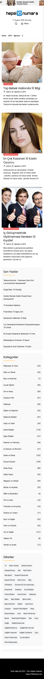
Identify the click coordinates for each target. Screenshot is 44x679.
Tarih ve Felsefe (9, 526)
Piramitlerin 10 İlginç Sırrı (13, 312)
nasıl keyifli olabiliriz (19, 618)
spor (36, 633)
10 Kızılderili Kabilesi (11, 305)
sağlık (7, 623)
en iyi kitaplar (29, 589)
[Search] (16, 23)
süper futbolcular (11, 637)
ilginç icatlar (27, 599)
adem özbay (14, 566)
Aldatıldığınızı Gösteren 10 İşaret (16, 340)
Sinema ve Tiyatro (10, 513)
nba (30, 618)
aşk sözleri (27, 570)
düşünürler (8, 589)
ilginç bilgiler (15, 599)
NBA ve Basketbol (10, 494)
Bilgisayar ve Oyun (10, 366)
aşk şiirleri (8, 575)
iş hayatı (8, 609)
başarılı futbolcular (21, 575)
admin (8, 92)
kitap (32, 609)
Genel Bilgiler (8, 430)
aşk (19, 570)
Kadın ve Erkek (9, 455)
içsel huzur (29, 604)
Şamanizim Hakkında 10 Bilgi (14, 318)
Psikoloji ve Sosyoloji (12, 506)
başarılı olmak (10, 580)
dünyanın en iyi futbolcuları (24, 585)
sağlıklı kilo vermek (27, 628)
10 (5, 566)
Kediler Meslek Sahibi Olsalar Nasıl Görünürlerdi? (25, 3)
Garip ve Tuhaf (9, 423)
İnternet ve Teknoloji (11, 442)
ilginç (6, 599)
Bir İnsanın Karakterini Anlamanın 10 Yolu (19, 334)
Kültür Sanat (8, 474)
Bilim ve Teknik (9, 372)
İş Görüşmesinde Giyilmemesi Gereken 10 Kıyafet (19, 236)
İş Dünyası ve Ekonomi (11, 228)
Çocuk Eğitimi (8, 385)
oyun (36, 618)
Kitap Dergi (7, 468)
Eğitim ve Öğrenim (10, 411)
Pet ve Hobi (8, 500)
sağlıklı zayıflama (26, 633)
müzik (7, 618)
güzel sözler (21, 594)
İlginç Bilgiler (8, 436)
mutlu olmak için (29, 613)
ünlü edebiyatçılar (11, 642)
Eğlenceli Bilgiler (10, 417)
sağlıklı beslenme (11, 628)
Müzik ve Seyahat (10, 487)
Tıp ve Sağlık (8, 84)
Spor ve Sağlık (9, 519)
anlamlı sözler (26, 566)
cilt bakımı (8, 585)
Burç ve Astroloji (9, 379)
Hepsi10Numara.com (34, 674)
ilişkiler (20, 604)
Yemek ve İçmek (9, 545)
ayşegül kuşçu (10, 570)
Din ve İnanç (8, 391)
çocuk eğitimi (25, 637)
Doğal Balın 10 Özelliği (12, 290)
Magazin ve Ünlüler (11, 154)
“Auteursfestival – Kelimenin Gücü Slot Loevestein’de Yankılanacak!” (18, 281)
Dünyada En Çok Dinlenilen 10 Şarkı (17, 346)
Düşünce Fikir (8, 398)
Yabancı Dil (7, 538)
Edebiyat (6, 404)
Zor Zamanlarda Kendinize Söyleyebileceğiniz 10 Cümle (21, 326)
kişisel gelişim (10, 613)
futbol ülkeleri (10, 594)
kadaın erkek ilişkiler (20, 609)
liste (19, 613)
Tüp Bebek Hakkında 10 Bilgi (21, 88)
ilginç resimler (10, 604)
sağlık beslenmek (18, 623)
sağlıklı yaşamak (11, 633)
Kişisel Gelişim (9, 462)
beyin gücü (21, 580)
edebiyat (18, 589)
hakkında (32, 594)
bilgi (29, 580)
